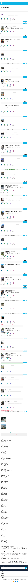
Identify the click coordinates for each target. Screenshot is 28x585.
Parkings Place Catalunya (4, 512)
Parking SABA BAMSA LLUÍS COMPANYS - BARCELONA (12, 198)
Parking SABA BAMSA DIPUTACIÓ (9, 401)
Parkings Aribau (3, 535)
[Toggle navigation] (25, 1)
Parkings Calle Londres (4, 483)
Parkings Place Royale (3, 451)
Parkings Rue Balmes (3, 513)
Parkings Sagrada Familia (4, 445)
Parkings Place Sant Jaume (4, 446)
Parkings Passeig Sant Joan (4, 481)
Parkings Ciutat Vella (3, 528)
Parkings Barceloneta (3, 511)
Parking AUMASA (7, 277)
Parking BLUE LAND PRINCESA (9, 92)
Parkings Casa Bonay (3, 530)
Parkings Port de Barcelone (4, 499)
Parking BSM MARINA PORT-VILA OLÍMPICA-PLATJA (12, 211)
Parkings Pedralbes (3, 469)
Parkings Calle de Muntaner (4, 464)
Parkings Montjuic (3, 459)
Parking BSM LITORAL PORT (8, 251)
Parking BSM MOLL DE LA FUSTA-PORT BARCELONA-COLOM (13, 66)
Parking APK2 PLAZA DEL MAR (9, 26)
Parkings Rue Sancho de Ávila (4, 492)
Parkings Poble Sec (3, 504)
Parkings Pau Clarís (3, 529)
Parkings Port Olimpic (3, 486)
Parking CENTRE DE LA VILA (8, 290)
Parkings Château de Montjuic (4, 447)
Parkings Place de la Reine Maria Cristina (6, 442)
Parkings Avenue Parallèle (4, 518)
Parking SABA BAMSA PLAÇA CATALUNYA (10, 224)
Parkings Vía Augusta (3, 487)
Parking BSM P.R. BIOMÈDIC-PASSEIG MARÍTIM (11, 145)
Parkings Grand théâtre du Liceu (5, 507)
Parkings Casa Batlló (3, 441)
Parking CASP (6, 389)
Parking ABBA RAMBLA (8, 365)
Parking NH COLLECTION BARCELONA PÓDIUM (11, 264)
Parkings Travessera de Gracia (5, 501)
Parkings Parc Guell (3, 453)
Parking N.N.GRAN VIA (7, 377)
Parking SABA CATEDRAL (8, 328)
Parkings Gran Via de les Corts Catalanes (6, 517)
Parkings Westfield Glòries (4, 439)
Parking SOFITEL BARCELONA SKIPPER (10, 185)
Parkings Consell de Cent (4, 540)
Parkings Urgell (3, 534)
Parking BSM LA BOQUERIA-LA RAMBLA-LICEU (11, 158)
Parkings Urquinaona (3, 506)
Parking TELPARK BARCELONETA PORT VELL (10, 39)
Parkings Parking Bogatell (4, 493)
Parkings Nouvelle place (4, 452)
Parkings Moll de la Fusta (4, 488)
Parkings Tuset (3, 536)
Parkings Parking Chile (4, 471)
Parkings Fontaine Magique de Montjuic (6, 448)
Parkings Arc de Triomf (4, 510)
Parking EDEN (6, 79)
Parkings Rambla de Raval (4, 525)
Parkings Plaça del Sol (3, 522)
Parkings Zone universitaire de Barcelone (6, 519)
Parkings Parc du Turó (3, 477)
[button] (4, 579)
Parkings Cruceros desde (4, 476)
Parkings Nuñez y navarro (4, 494)
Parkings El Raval (3, 524)
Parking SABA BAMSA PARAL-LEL (9, 132)
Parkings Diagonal (3, 516)
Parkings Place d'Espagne (4, 500)
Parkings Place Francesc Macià (5, 498)
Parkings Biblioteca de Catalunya (5, 489)
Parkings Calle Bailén (3, 482)
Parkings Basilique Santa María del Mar (6, 440)
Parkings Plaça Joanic (3, 541)
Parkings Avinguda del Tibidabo (5, 495)
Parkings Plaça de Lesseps (4, 523)
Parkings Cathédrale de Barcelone (5, 465)
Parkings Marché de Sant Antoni (5, 457)
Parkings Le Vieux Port (4, 463)
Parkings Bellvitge (3, 505)
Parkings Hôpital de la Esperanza (5, 475)
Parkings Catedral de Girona (4, 542)
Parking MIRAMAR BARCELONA (9, 353)
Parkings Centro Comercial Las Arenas (6, 458)
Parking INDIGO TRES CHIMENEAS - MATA (10, 105)
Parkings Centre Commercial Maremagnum (6, 470)
